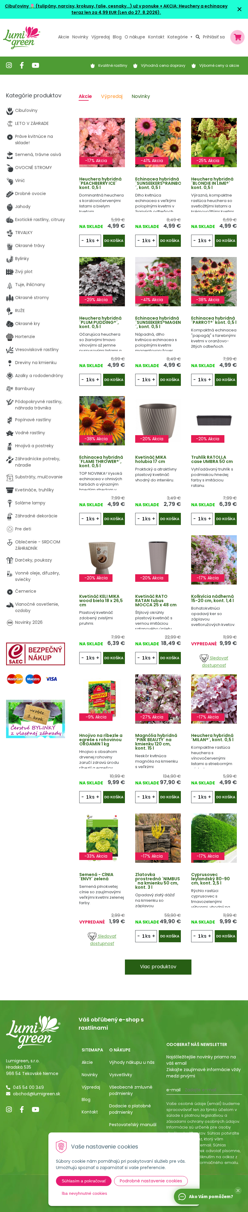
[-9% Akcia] (102, 699)
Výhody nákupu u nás (132, 1062)
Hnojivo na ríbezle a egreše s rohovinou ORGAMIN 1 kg (100, 739)
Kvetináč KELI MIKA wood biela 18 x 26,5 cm (101, 600)
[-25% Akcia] (214, 142)
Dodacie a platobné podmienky (130, 1109)
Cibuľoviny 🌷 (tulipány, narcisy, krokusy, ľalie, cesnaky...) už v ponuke (82, 6)
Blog (86, 1099)
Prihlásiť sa (214, 37)
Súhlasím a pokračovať (84, 1180)
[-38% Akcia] (214, 281)
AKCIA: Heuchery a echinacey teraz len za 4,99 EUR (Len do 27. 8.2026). (149, 9)
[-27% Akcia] (158, 699)
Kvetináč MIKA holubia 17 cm (150, 459)
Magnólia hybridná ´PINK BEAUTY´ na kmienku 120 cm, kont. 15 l (156, 741)
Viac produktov (158, 966)
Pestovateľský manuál (132, 1125)
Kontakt (90, 1112)
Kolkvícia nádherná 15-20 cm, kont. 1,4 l (212, 598)
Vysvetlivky (120, 1075)
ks (92, 240)
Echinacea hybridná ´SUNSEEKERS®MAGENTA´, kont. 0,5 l (161, 322)
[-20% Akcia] (158, 420)
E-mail (173, 1090)
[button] (238, 1190)
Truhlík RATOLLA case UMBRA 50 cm (212, 459)
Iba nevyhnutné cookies (84, 1193)
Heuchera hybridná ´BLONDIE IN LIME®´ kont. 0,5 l (212, 183)
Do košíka (113, 241)
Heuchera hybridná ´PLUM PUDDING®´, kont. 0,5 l (100, 322)
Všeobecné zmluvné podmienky (130, 1090)
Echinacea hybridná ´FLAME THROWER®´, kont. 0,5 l (101, 461)
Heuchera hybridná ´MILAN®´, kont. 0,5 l (212, 737)
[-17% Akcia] (102, 142)
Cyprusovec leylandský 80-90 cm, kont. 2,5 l (210, 879)
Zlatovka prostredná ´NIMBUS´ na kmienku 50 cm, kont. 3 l (157, 881)
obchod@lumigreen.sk (36, 1094)
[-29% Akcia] (102, 281)
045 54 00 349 (28, 1087)
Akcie (63, 37)
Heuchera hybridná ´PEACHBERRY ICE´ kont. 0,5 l (100, 183)
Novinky (80, 37)
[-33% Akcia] (102, 838)
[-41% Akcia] (158, 142)
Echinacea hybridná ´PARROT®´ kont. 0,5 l (214, 320)
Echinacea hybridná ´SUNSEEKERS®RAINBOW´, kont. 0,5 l (160, 183)
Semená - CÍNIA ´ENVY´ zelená (96, 877)
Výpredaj (100, 37)
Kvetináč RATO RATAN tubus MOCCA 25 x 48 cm (156, 600)
